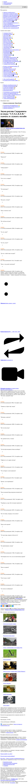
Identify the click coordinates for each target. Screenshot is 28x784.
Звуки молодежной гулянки (9, 623)
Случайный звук (7, 4)
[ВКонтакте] (1, 606)
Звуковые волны (10, 86)
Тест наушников (11, 18)
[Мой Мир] (13, 606)
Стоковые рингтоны (10, 64)
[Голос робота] (9, 703)
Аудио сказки (8, 75)
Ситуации (8, 45)
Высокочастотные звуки (8, 635)
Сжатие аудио (10, 20)
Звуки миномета (7, 659)
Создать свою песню (11, 25)
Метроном (8, 90)
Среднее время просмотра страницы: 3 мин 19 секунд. (13, 131)
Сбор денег (9, 79)
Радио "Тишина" (9, 97)
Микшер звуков (10, 85)
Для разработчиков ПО (10, 57)
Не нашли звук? (11, 80)
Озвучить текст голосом (11, 28)
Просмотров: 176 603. (6, 719)
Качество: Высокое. (5, 130)
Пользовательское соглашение (10, 763)
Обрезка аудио (9, 12)
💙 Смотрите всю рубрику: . (11, 725)
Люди (7, 35)
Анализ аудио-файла (10, 93)
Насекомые (8, 38)
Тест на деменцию (11, 22)
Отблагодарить (4, 603)
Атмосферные (8, 34)
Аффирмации (9, 70)
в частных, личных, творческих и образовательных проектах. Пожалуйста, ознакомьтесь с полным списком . (14, 738)
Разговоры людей (9, 69)
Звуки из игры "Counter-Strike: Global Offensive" (14, 671)
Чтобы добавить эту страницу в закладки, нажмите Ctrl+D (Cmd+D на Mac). (12, 751)
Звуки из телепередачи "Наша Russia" (12, 103)
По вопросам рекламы (11, 105)
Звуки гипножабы (7, 694)
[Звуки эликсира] (10, 681)
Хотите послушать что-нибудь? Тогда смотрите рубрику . (13, 609)
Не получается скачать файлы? (8, 756)
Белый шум (8, 21)
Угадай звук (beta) (9, 87)
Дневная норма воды (11, 106)
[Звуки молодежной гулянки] (10, 621)
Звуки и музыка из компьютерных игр (15, 128)
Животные (8, 36)
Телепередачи (8, 55)
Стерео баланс (9, 98)
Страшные (8, 33)
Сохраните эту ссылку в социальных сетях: (11, 604)
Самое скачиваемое (7, 2)
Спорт (7, 56)
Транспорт (8, 44)
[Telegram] (5, 606)
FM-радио (8, 71)
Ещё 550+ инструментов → (7, 389)
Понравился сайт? (5, 599)
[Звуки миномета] (10, 657)
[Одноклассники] (3, 606)
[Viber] (9, 606)
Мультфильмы (8, 51)
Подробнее (12, 782)
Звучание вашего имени (12, 94)
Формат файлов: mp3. (6, 133)
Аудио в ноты (8, 24)
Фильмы (7, 52)
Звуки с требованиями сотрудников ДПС (12, 647)
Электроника (8, 47)
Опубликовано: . (4, 717)
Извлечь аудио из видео (11, 17)
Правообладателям (7, 762)
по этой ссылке (19, 598)
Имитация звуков (9, 88)
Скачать (2, 152)
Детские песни (10, 72)
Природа (7, 40)
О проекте (5, 765)
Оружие (7, 48)
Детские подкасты (10, 74)
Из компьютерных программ (12, 61)
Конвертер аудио (11, 15)
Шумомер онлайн (11, 16)
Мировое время (8, 108)
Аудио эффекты (9, 62)
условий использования (21, 739)
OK (17, 782)
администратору (10, 732)
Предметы (8, 42)
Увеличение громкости (11, 13)
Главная (5, 1)
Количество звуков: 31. (6, 129)
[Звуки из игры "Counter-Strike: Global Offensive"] (10, 669)
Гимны (7, 67)
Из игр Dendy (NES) (10, 58)
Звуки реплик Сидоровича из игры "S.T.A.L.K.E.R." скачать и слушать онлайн (14, 114)
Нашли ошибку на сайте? (6, 753)
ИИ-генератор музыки (10, 26)
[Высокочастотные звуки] (10, 633)
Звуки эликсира (7, 683)
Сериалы (7, 53)
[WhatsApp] (11, 606)
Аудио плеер (9, 95)
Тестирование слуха (11, 92)
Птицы (7, 39)
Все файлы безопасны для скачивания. (9, 734)
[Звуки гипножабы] (9, 692)
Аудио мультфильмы (11, 76)
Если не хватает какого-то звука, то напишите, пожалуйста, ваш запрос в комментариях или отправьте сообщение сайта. (13, 731)
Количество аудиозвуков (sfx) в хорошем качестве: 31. (13, 715)
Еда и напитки (8, 43)
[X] (7, 606)
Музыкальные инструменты (12, 49)
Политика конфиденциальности (8, 780)
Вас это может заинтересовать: (8, 612)
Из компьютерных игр (10, 60)
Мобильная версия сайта (9, 764)
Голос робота (6, 705)
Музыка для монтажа (11, 66)
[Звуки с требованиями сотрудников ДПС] (10, 645)
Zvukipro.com (14, 779)
